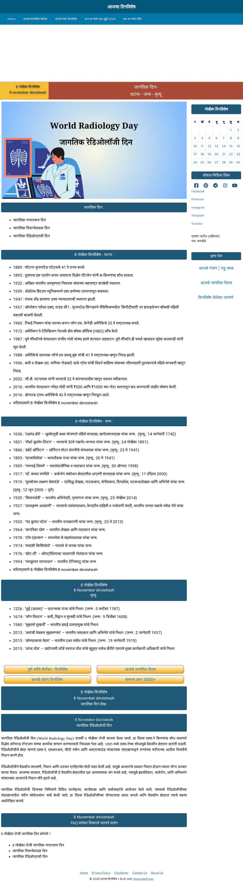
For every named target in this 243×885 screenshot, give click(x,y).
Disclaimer (121, 873)
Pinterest (197, 199)
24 (195, 162)
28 (224, 162)
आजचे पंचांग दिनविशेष (66, 19)
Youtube (197, 223)
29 (231, 162)
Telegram (197, 215)
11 (202, 146)
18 (202, 154)
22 (231, 154)
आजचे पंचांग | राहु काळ (216, 268)
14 (224, 146)
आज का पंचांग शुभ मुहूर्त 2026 (99, 19)
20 (217, 154)
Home (12, 19)
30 (238, 162)
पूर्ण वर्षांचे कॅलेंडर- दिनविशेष (47, 669)
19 (209, 154)
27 (217, 162)
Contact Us (139, 873)
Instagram (198, 207)
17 (195, 154)
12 (209, 146)
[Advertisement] (121, 53)
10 (195, 146)
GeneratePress (143, 879)
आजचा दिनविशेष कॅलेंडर (35, 19)
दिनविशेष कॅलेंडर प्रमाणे (216, 297)
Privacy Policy (101, 873)
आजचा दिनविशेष (122, 6)
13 (216, 146)
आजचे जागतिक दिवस (140, 669)
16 (238, 146)
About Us (157, 873)
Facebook (197, 191)
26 (209, 162)
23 (238, 154)
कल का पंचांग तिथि (132, 19)
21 (223, 154)
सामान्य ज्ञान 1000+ (140, 679)
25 (202, 162)
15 (231, 146)
